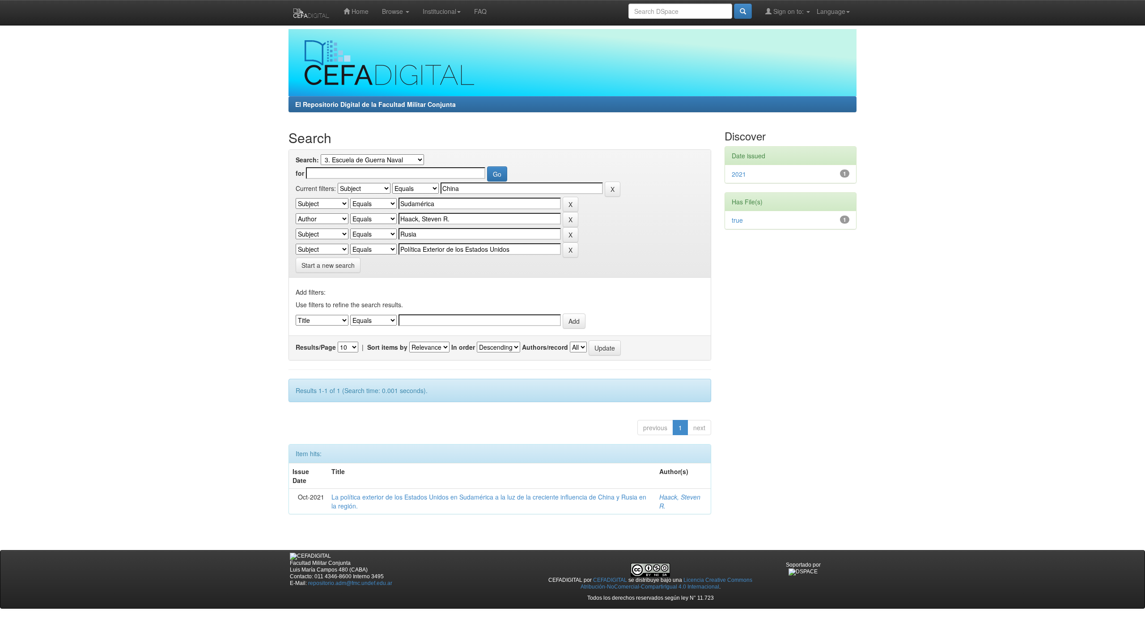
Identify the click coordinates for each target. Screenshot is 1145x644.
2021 (739, 173)
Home (359, 11)
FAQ (480, 11)
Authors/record (545, 347)
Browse (393, 11)
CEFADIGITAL (610, 580)
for (300, 173)
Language (831, 11)
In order (463, 347)
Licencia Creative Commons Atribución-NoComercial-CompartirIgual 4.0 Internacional (667, 583)
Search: (307, 159)
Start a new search (328, 265)
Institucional (439, 11)
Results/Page (316, 347)
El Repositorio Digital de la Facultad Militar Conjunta (375, 104)
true (737, 220)
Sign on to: (789, 11)
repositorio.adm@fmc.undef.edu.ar (350, 583)
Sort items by (387, 347)
